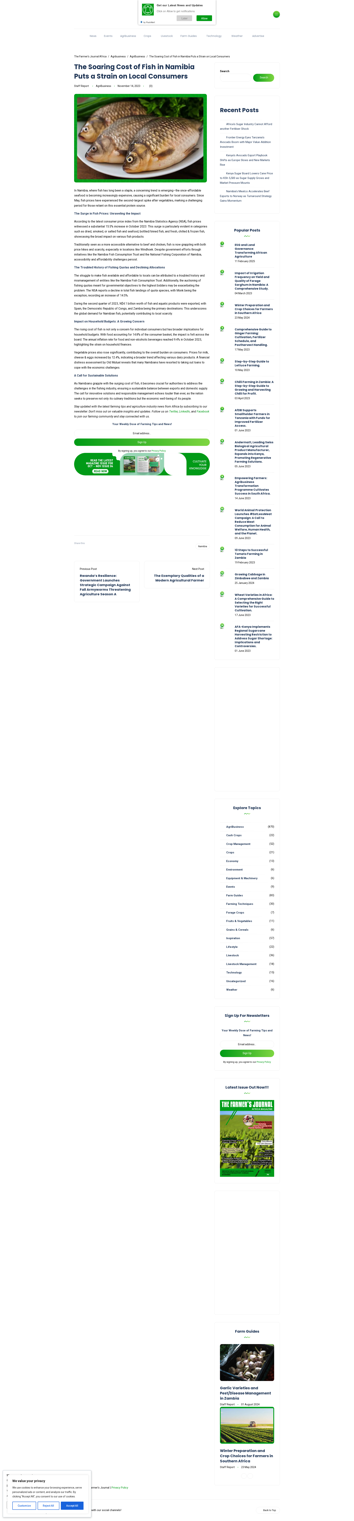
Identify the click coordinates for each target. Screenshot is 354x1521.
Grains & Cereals (237, 929)
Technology (214, 36)
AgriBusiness (103, 85)
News (93, 36)
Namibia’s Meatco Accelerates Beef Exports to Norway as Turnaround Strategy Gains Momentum (246, 196)
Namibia (202, 546)
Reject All (48, 1505)
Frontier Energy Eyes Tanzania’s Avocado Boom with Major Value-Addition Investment (245, 142)
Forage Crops (235, 912)
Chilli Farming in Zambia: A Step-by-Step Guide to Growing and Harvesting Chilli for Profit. (254, 388)
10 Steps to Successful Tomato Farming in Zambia (251, 554)
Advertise (258, 36)
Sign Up (142, 442)
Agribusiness (128, 36)
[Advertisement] (142, 504)
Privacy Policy (159, 450)
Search (224, 71)
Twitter (173, 411)
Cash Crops (234, 835)
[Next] (250, 1476)
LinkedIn (184, 411)
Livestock (167, 36)
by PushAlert (149, 22)
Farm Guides (189, 36)
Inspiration (233, 938)
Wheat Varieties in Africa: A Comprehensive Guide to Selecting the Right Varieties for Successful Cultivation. (254, 602)
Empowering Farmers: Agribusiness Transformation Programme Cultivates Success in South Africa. (252, 486)
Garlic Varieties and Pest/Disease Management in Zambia (245, 1393)
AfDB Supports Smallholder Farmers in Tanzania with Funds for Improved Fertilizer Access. (252, 418)
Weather (237, 36)
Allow (204, 18)
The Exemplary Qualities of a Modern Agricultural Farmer (179, 578)
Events (108, 36)
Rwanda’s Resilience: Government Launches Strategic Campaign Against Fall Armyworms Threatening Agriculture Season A (105, 585)
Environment (234, 869)
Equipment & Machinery (242, 878)
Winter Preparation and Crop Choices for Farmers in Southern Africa (254, 309)
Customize (24, 1505)
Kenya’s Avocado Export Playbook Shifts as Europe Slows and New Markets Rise (245, 160)
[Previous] (244, 1476)
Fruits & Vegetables (239, 921)
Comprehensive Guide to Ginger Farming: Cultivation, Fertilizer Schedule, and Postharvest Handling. (253, 337)
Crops (147, 36)
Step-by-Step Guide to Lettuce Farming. (252, 363)
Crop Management (238, 844)
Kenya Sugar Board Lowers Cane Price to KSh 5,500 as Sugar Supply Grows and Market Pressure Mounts (246, 178)
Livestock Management (241, 964)
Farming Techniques (239, 904)
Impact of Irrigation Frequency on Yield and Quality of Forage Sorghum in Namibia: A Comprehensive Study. (252, 281)
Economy (232, 861)
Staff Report (81, 85)
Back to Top (269, 1510)
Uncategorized (236, 981)
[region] (47, 1494)
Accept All (72, 1505)
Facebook (203, 411)
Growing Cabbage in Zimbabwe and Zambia (252, 576)
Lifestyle (232, 947)
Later (184, 18)
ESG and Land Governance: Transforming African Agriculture (251, 250)
